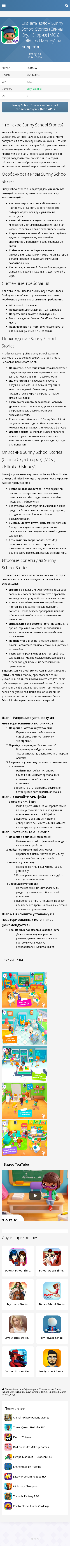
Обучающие (34, 88)
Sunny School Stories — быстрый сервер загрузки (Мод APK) (35, 107)
